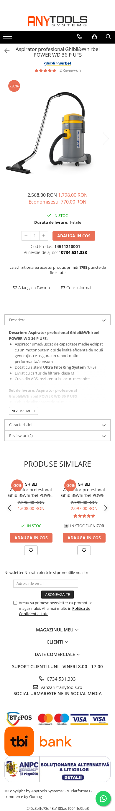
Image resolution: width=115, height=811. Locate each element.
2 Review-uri (70, 70)
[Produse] (8, 38)
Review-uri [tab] (21, 435)
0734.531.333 (61, 679)
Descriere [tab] (17, 319)
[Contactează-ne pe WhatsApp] (103, 798)
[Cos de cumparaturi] (94, 37)
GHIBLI (31, 484)
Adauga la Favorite (34, 287)
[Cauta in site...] (108, 37)
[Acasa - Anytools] (57, 21)
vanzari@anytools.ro (61, 687)
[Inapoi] (4, 51)
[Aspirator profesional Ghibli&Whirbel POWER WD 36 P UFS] (57, 132)
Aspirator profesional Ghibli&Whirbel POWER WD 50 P (84, 492)
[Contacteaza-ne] (79, 37)
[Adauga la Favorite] (31, 550)
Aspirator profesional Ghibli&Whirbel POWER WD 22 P (31, 492)
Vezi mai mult (23, 411)
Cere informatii (79, 287)
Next (106, 138)
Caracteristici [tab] (20, 424)
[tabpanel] (57, 132)
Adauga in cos (74, 236)
